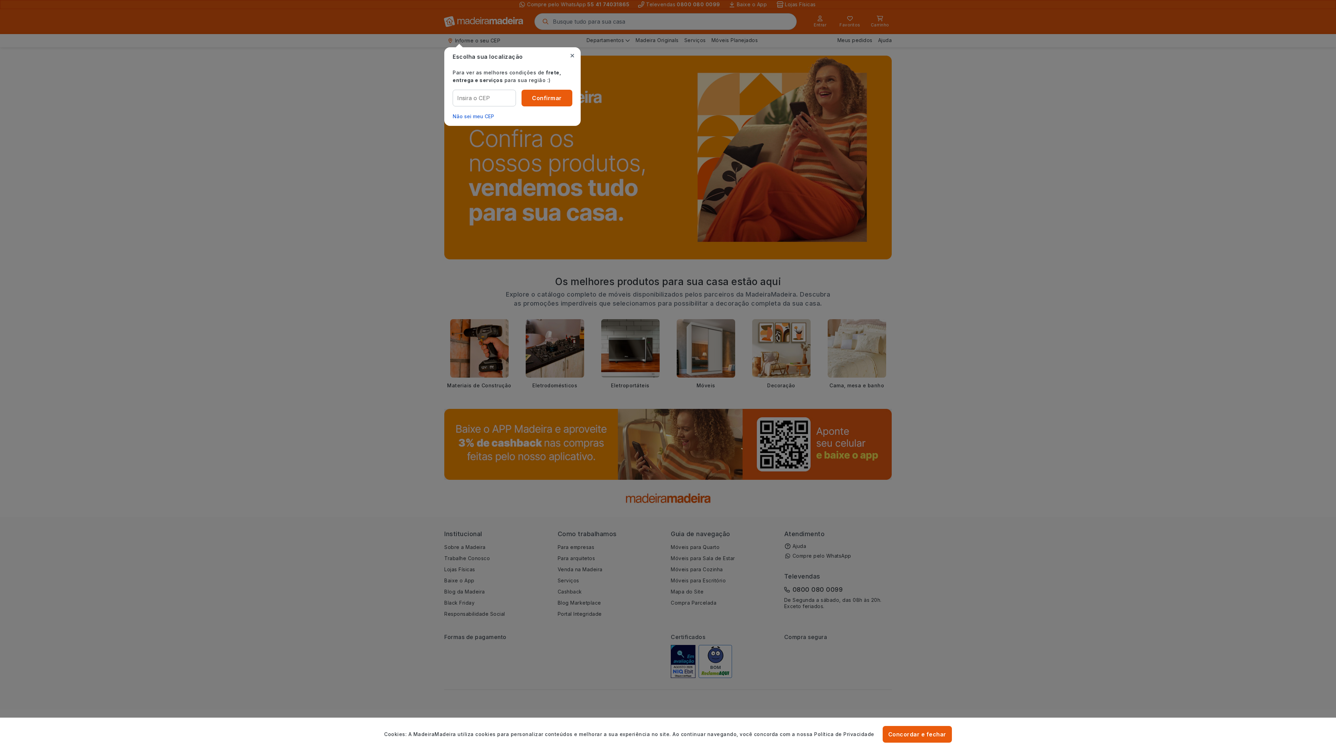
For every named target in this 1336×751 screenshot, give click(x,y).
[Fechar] (572, 55)
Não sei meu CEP (473, 116)
